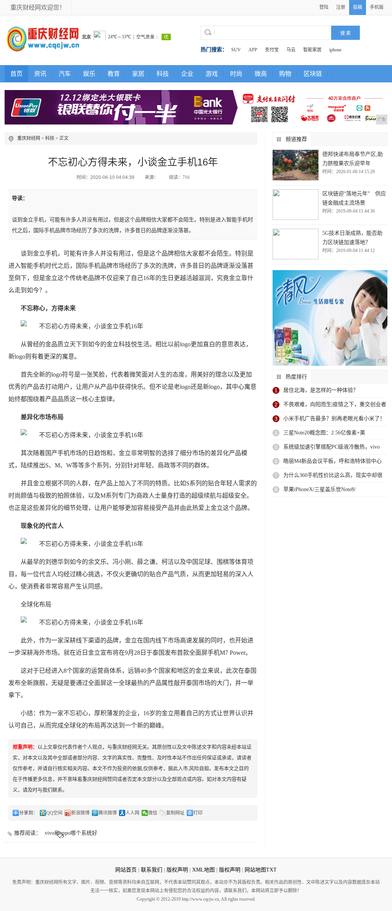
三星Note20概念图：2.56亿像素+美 (324, 433)
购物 (285, 73)
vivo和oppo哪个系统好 (71, 833)
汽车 (65, 73)
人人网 (132, 813)
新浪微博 (80, 813)
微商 (261, 73)
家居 (138, 73)
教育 (114, 73)
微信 (152, 813)
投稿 (357, 7)
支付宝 (272, 49)
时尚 (236, 73)
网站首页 (126, 870)
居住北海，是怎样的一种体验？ (320, 390)
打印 (198, 813)
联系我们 (151, 870)
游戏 (212, 73)
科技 (163, 73)
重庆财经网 (28, 138)
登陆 (323, 7)
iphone (335, 49)
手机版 (377, 7)
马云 (291, 49)
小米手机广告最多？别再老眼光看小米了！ (334, 418)
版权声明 (177, 870)
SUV (236, 49)
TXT (271, 870)
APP (252, 49)
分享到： (28, 813)
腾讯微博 (107, 813)
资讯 (40, 73)
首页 (16, 73)
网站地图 (255, 870)
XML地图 (203, 870)
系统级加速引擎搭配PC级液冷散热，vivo (331, 447)
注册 (340, 7)
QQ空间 (54, 813)
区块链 (313, 73)
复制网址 (175, 813)
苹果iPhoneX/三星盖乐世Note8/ (319, 489)
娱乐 (89, 73)
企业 (187, 73)
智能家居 (312, 49)
